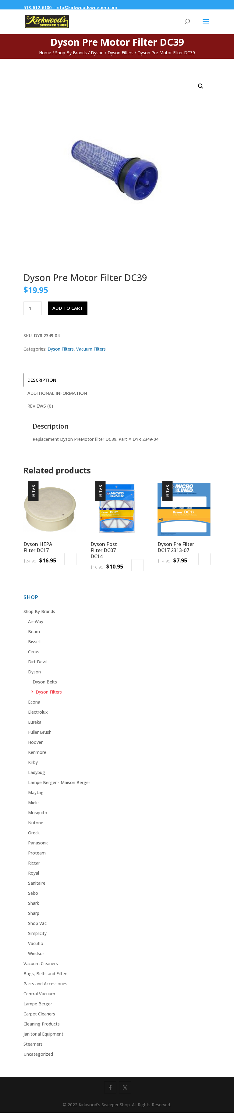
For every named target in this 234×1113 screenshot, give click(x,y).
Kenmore (37, 752)
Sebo (33, 893)
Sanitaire (36, 883)
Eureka (34, 722)
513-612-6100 (37, 7)
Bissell (34, 641)
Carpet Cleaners (39, 1014)
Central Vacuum (39, 994)
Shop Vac (37, 923)
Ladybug (36, 772)
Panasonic (38, 843)
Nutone (35, 823)
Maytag (36, 792)
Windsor (36, 953)
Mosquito (37, 812)
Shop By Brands (71, 52)
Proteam (37, 853)
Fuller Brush (39, 732)
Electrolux (38, 712)
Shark (33, 903)
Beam (34, 631)
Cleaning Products (41, 1024)
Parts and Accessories (45, 983)
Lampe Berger (37, 1004)
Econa (34, 702)
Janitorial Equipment (43, 1034)
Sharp (33, 913)
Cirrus (33, 652)
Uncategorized (38, 1054)
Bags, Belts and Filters (46, 973)
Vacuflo (35, 943)
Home (45, 52)
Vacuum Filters (91, 349)
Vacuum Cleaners (40, 963)
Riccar (34, 863)
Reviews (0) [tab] (40, 406)
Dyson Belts (45, 682)
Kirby (33, 762)
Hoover (35, 742)
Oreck (34, 833)
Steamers (33, 1044)
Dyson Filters (120, 52)
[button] (200, 86)
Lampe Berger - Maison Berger (59, 782)
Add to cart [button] (70, 559)
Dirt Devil (37, 662)
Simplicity (37, 933)
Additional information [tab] (57, 393)
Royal (33, 873)
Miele (33, 802)
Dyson (97, 52)
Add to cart (67, 308)
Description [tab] (41, 380)
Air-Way (35, 621)
